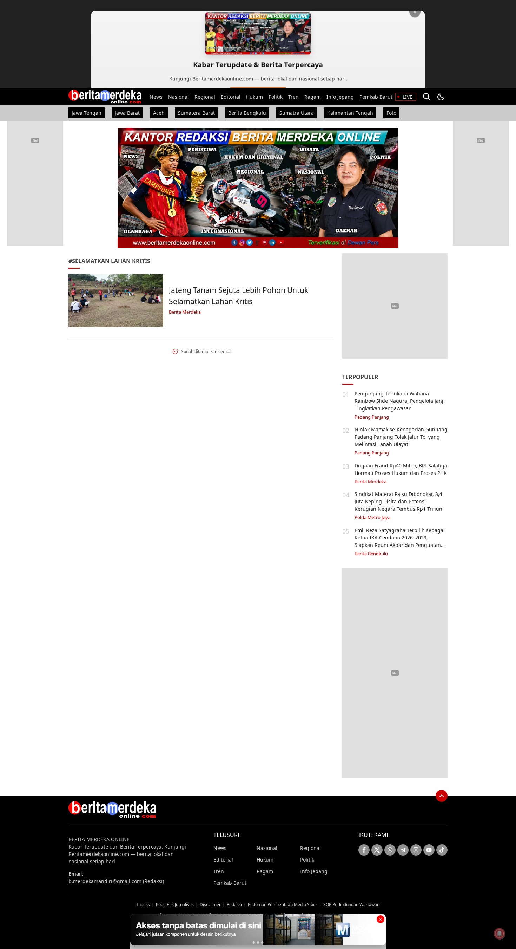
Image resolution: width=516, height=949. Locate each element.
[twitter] (377, 850)
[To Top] (442, 796)
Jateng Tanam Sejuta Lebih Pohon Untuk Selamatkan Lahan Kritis (238, 295)
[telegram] (403, 850)
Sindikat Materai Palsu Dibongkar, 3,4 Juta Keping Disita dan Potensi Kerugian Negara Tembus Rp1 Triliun (398, 501)
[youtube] (429, 850)
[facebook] (364, 850)
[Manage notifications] (499, 933)
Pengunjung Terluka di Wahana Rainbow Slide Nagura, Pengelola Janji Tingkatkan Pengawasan (400, 401)
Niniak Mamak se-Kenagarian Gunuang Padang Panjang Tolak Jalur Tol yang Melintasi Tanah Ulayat (401, 436)
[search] (426, 96)
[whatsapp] (390, 850)
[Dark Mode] (441, 96)
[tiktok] (442, 850)
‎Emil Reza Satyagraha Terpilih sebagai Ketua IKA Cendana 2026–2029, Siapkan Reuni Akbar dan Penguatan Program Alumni (400, 541)
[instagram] (416, 850)
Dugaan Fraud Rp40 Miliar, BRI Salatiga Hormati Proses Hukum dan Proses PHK (401, 469)
